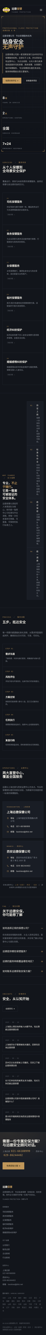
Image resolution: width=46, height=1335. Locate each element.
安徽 (28, 1301)
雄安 (25, 1298)
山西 (9, 1304)
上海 (9, 1298)
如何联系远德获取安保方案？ (17, 971)
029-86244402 (23, 866)
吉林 (18, 1307)
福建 (7, 1301)
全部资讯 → (10, 1009)
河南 (13, 1307)
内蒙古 (36, 1307)
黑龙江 (24, 1307)
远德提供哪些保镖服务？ (15, 951)
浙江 (35, 1298)
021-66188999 (23, 826)
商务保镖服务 (8, 1216)
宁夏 (30, 1304)
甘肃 (19, 1304)
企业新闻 (6, 1253)
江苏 (30, 1298)
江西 (39, 1301)
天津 (14, 1298)
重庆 (19, 1298)
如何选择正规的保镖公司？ (16, 928)
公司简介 (6, 1245)
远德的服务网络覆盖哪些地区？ (19, 961)
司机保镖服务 (8, 1212)
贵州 (23, 1301)
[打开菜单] (41, 10)
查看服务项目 (31, 80)
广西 (35, 1304)
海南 (18, 1301)
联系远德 (6, 1249)
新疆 (30, 1307)
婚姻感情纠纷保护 (10, 1232)
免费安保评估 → (11, 80)
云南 (25, 1304)
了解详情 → (11, 215)
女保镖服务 (7, 1220)
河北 (34, 1301)
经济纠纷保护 (8, 1228)
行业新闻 (6, 1257)
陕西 (4, 1304)
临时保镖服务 (8, 1224)
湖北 (13, 1301)
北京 (4, 1298)
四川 (14, 1304)
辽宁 (7, 1307)
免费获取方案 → (13, 1166)
